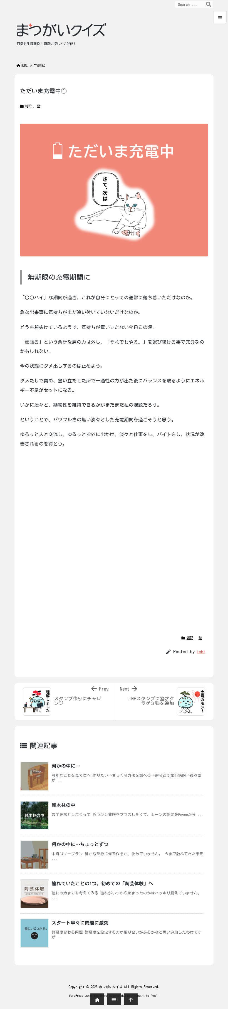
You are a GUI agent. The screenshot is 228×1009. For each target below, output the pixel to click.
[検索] (208, 4)
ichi (201, 651)
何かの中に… (66, 765)
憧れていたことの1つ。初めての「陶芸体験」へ (102, 883)
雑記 (41, 65)
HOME (24, 65)
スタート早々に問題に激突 (80, 922)
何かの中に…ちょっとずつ (80, 844)
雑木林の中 (63, 805)
